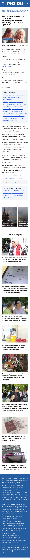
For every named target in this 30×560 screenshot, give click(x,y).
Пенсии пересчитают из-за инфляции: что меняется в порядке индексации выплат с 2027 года (15, 318)
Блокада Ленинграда (10, 175)
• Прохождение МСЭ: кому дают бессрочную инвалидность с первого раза (14, 97)
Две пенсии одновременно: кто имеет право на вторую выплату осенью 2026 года (14, 438)
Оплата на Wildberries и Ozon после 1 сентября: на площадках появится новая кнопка (14, 467)
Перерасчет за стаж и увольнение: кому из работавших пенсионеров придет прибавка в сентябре (15, 259)
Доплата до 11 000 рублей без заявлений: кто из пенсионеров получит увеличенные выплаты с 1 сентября (14, 376)
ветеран (21, 175)
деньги (12, 178)
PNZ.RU (4, 10)
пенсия (19, 178)
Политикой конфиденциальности (13, 547)
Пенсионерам (10, 10)
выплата (5, 178)
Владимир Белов (11, 45)
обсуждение (6, 66)
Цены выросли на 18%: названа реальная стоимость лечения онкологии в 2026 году (13, 347)
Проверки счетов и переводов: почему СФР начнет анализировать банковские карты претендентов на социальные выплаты (15, 289)
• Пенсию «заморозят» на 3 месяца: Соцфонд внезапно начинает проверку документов (14, 109)
